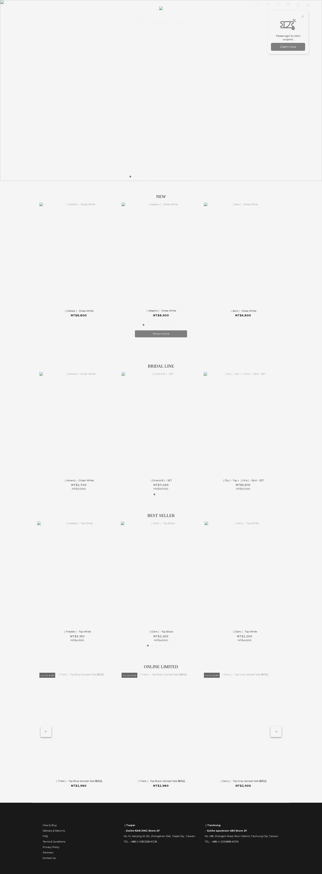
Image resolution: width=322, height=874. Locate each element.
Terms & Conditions (54, 841)
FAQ (45, 836)
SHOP (138, 22)
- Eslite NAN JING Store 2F (142, 830)
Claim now (288, 47)
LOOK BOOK (158, 22)
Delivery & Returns (54, 830)
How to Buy (50, 825)
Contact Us (49, 858)
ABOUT (180, 22)
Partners (48, 852)
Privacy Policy (51, 847)
